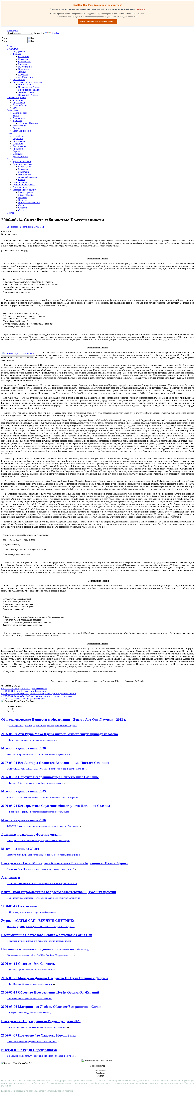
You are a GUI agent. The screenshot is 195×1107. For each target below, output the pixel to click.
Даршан (22, 72)
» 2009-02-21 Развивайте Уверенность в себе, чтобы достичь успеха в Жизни (38, 693)
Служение (23, 59)
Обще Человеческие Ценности (27, 82)
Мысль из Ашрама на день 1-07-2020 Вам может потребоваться (38, 754)
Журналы (17, 120)
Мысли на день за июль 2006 (23, 820)
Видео (10, 133)
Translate (55, 33)
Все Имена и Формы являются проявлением (29, 984)
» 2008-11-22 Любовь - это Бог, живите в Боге (23, 698)
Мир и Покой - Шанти (29, 90)
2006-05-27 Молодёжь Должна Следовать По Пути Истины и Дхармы (54, 978)
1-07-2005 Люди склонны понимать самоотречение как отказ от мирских (42, 797)
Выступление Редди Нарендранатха (29, 1050)
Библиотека (12, 110)
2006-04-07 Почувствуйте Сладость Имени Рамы (38, 1035)
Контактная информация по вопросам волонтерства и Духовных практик (58, 892)
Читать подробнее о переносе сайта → (97, 22)
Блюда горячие (25, 192)
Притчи (16, 128)
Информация (19, 51)
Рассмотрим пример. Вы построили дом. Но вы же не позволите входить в (43, 855)
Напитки (22, 200)
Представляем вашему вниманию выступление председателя (36, 1027)
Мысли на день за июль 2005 (23, 791)
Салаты (22, 205)
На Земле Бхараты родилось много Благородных (32, 1041)
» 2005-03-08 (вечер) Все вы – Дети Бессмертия (24, 688)
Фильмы (17, 54)
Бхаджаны (23, 74)
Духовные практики (22, 164)
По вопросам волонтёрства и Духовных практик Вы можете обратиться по (43, 898)
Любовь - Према (26, 92)
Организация (19, 79)
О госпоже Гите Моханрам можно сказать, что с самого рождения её (40, 869)
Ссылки (11, 213)
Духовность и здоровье (24, 184)
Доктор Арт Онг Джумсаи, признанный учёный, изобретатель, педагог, (42, 725)
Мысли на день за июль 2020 (23, 748)
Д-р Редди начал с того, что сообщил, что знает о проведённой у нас (40, 1056)
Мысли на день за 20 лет (20, 849)
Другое (16, 108)
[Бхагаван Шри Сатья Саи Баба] (18, 353)
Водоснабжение (20, 105)
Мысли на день (20, 113)
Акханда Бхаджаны (27, 177)
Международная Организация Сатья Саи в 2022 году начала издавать (41, 926)
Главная (11, 46)
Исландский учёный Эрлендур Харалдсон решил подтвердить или (39, 941)
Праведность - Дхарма (29, 87)
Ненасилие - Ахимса (28, 95)
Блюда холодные (26, 195)
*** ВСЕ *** (24, 166)
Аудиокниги (19, 118)
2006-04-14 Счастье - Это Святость (28, 963)
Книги (16, 115)
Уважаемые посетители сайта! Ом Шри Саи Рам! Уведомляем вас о (39, 955)
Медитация (23, 172)
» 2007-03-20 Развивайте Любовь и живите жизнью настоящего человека (36, 696)
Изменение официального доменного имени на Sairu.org (45, 949)
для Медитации (25, 77)
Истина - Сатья (25, 84)
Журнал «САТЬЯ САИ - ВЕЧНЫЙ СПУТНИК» (38, 920)
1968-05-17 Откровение (19, 906)
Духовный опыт (20, 182)
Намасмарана (24, 174)
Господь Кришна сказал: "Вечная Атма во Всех (31, 969)
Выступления (25, 67)
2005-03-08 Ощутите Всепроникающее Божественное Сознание (50, 777)
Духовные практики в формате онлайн (31, 834)
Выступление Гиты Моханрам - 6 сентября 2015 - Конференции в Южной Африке (64, 863)
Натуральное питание (29, 202)
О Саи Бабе (23, 56)
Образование (24, 61)
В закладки (12, 30)
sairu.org (141, 9)
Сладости (23, 207)
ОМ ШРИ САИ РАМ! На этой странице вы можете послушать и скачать (42, 883)
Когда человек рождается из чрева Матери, (29, 1012)
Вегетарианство (20, 187)
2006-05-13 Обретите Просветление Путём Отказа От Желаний (50, 992)
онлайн (21, 179)
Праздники (23, 69)
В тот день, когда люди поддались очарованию (31, 740)
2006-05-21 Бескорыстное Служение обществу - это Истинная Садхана (55, 806)
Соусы (21, 210)
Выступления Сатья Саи (32, 227)
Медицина (23, 64)
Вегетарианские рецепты (25, 190)
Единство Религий (22, 161)
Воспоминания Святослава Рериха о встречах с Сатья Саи (46, 935)
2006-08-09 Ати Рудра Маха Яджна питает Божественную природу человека (59, 734)
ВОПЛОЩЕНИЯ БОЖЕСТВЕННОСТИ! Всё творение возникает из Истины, (45, 769)
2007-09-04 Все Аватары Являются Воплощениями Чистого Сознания (55, 763)
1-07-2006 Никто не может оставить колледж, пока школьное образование (43, 826)
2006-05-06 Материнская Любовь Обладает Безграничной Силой (51, 1006)
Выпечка (22, 197)
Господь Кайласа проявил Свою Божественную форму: (35, 783)
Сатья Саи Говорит (22, 131)
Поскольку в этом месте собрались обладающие (31, 912)
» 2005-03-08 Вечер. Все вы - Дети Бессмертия (23, 691)
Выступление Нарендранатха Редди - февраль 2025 (41, 1021)
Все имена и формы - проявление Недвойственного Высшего (38, 812)
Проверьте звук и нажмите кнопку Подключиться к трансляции (38, 840)
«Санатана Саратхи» (28, 123)
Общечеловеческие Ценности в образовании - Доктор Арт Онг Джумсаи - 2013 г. (63, 719)
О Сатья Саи (13, 49)
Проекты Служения (16, 97)
